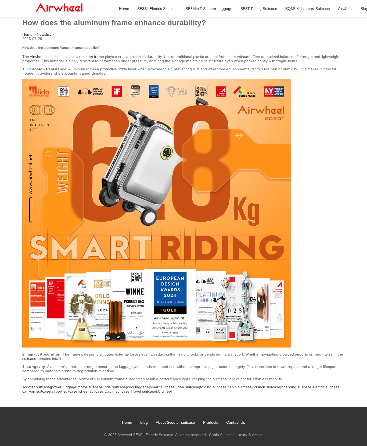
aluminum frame (90, 56)
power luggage (63, 387)
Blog (144, 422)
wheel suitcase (90, 391)
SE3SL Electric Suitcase (157, 8)
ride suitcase (115, 387)
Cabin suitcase (117, 391)
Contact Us (235, 422)
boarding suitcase (296, 387)
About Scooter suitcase (175, 422)
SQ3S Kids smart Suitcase (307, 8)
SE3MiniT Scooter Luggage (209, 8)
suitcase (29, 358)
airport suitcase (64, 391)
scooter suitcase (36, 387)
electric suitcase (326, 387)
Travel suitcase (143, 391)
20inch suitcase (267, 387)
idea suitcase (188, 387)
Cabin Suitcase (222, 435)
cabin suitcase (240, 387)
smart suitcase (162, 387)
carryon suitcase (36, 391)
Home (124, 8)
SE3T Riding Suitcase (258, 8)
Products (210, 422)
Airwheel (345, 8)
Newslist (44, 34)
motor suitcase (89, 387)
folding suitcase (213, 387)
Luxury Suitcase (249, 435)
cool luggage (138, 387)
